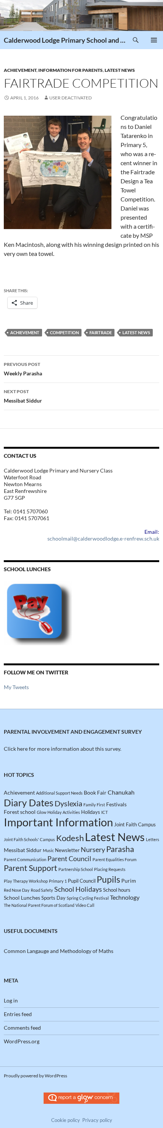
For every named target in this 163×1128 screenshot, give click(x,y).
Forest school (20, 812)
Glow (41, 812)
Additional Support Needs (59, 792)
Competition (64, 332)
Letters (152, 839)
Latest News (120, 70)
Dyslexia (68, 803)
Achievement (20, 70)
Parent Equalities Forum (114, 859)
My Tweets (16, 687)
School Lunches (22, 897)
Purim (128, 880)
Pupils (108, 879)
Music (48, 850)
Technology (124, 897)
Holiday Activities (63, 812)
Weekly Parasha (23, 369)
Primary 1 (58, 881)
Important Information (58, 822)
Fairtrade (100, 332)
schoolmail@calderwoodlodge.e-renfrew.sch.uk (103, 538)
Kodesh (70, 838)
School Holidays (78, 889)
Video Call (84, 905)
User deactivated (70, 98)
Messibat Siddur (23, 396)
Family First (94, 804)
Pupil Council (82, 881)
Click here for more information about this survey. (62, 748)
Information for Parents (70, 70)
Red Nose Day (17, 890)
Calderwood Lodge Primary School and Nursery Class (65, 40)
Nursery (93, 849)
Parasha (120, 849)
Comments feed (22, 1027)
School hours (116, 890)
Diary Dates (28, 802)
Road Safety (42, 890)
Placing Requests (109, 869)
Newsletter (67, 850)
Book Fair (95, 792)
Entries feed (18, 1014)
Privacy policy (97, 1120)
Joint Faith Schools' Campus (29, 839)
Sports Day (53, 898)
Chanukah (121, 792)
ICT (104, 812)
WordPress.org (21, 1041)
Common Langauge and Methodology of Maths (58, 951)
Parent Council (69, 858)
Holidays (90, 812)
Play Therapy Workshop (26, 881)
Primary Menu (154, 40)
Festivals (116, 804)
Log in (11, 1000)
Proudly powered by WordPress (35, 1075)
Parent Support (30, 868)
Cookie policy (65, 1120)
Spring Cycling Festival (88, 898)
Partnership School (75, 869)
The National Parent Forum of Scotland (39, 905)
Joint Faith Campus (135, 824)
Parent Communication (25, 859)
